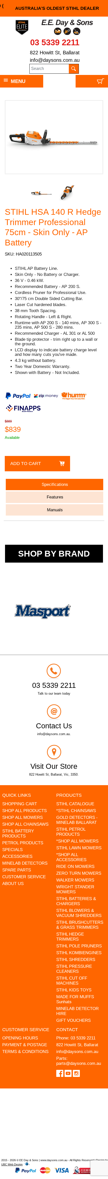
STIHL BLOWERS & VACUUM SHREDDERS (78, 913)
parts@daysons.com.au (78, 1063)
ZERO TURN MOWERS (78, 873)
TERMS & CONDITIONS (25, 1051)
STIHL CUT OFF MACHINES (71, 981)
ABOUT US (13, 883)
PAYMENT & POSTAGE (24, 1044)
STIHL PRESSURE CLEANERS (74, 969)
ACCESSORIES (17, 856)
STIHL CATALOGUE (75, 804)
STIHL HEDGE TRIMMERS (70, 937)
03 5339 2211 (54, 42)
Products (69, 795)
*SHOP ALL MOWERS (77, 841)
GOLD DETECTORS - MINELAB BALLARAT (77, 820)
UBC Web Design (12, 1164)
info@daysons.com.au (55, 60)
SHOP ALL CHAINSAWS (25, 824)
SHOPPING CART (19, 804)
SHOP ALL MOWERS (22, 817)
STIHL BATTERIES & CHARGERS (76, 901)
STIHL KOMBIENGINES (78, 952)
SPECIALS (12, 849)
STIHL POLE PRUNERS (79, 946)
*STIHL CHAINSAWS (76, 810)
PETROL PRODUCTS (22, 842)
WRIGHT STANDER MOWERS (75, 889)
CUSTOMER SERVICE (24, 876)
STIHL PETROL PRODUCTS (70, 832)
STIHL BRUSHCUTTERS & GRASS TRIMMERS (79, 925)
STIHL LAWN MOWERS (78, 848)
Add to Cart (25, 463)
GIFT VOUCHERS (73, 1020)
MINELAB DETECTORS (24, 863)
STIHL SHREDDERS (75, 959)
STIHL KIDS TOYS (73, 990)
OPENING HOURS (20, 1038)
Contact (67, 1029)
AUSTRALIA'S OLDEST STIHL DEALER (54, 8)
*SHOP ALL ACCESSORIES (71, 857)
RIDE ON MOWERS (75, 866)
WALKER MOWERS (75, 880)
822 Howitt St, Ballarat (55, 52)
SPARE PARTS (16, 870)
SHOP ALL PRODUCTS (24, 810)
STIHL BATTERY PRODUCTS (18, 833)
